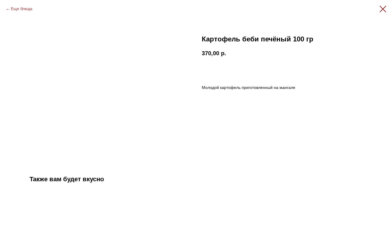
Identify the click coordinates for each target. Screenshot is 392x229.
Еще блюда (21, 8)
